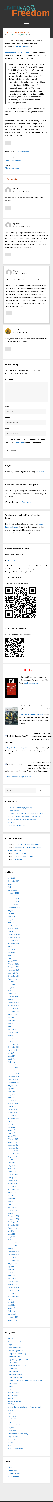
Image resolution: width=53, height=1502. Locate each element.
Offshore (11, 1410)
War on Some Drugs (15, 1448)
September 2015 (14, 1118)
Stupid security (13, 1437)
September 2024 (14, 881)
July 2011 (11, 1267)
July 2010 (11, 1302)
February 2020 (13, 964)
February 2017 (13, 1068)
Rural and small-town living (18, 1434)
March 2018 (12, 1029)
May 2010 (11, 1308)
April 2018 (11, 1026)
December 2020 (14, 934)
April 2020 (12, 958)
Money (10, 1398)
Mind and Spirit (13, 1392)
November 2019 (13, 970)
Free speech (12, 1363)
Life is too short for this (17, 825)
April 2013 (11, 1204)
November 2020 (14, 937)
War (9, 1446)
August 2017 (12, 1050)
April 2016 (11, 1097)
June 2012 (11, 1234)
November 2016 (13, 1077)
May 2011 (11, 1272)
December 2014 (13, 1145)
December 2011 (13, 1252)
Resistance (12, 1431)
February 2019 (13, 997)
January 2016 (12, 1106)
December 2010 (13, 1287)
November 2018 (13, 1006)
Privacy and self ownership (18, 1425)
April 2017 (11, 1062)
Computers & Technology (17, 1354)
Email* (7, 418)
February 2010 (13, 1317)
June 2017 (11, 1056)
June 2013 (11, 1198)
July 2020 (11, 949)
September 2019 (14, 976)
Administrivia (12, 1339)
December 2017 (13, 1038)
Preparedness (13, 1422)
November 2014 (13, 1148)
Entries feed (12, 1470)
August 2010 (12, 1299)
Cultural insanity (14, 1357)
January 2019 (12, 1000)
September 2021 (14, 908)
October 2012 (13, 1222)
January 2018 (12, 1035)
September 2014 (14, 1154)
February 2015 (13, 1139)
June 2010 (11, 1305)
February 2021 (13, 928)
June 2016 (11, 1092)
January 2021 (12, 931)
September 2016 (14, 1083)
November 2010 (13, 1290)
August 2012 (12, 1228)
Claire (33, 35)
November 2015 (13, 1112)
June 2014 (11, 1163)
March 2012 (12, 1243)
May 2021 (11, 920)
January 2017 (12, 1071)
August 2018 (12, 1014)
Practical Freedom (15, 1419)
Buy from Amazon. (31, 683)
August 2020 (13, 946)
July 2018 (11, 1017)
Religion (11, 1428)
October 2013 (13, 1186)
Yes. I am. (11, 822)
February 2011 (13, 1281)
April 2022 (12, 887)
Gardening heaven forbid (17, 1365)
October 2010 (13, 1293)
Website (8, 428)
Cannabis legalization (15, 1351)
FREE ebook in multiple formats (19, 777)
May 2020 (11, 955)
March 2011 (12, 1278)
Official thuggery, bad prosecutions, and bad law (26, 1407)
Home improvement (15, 1377)
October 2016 (13, 1080)
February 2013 (13, 1210)
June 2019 (11, 985)
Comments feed (14, 1473)
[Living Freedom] (26, 16)
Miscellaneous (13, 1395)
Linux (10, 1389)
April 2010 (11, 1311)
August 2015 (12, 1121)
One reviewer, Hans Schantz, (18, 52)
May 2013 (11, 1201)
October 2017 (13, 1044)
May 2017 (11, 1059)
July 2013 (11, 1195)
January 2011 (12, 1284)
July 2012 (11, 1231)
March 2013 (12, 1207)
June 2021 (11, 917)
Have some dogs (21, 853)
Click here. (40, 472)
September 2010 (14, 1296)
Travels (10, 1443)
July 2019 (11, 982)
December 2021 (13, 899)
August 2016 (12, 1086)
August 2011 (12, 1264)
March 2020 (12, 961)
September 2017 (13, 1047)
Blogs (10, 1345)
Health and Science (15, 1374)
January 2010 (12, 1320)
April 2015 (11, 1133)
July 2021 (11, 914)
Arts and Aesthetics (15, 1342)
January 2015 (12, 1142)
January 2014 (12, 1178)
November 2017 (13, 1041)
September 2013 (14, 1189)
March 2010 (12, 1314)
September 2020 (14, 943)
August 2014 (12, 1157)
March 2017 (12, 1065)
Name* (7, 407)
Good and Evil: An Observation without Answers (25, 814)
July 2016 (11, 1089)
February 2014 (13, 1175)
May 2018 (11, 1023)
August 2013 (12, 1192)
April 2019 (11, 991)
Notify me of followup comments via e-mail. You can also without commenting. (25, 440)
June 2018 (11, 1020)
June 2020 (11, 952)
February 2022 (13, 893)
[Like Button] (8, 143)
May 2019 (11, 988)
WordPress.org (13, 1476)
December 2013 (13, 1181)
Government (12, 1368)
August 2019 (12, 979)
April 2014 (11, 1169)
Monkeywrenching (14, 1401)
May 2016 (11, 1095)
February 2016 (13, 1103)
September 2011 (13, 1261)
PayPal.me (11, 560)
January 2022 (13, 896)
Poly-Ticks (12, 1416)
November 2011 (13, 1255)
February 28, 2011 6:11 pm (20, 35)
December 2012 (13, 1216)
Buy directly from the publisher (32, 714)
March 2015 (12, 1136)
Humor (10, 1386)
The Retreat (12, 1440)
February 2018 (13, 1032)
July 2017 (11, 1053)
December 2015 (13, 1109)
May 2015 (11, 1130)
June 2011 (11, 1269)
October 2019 (13, 973)
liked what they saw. (21, 46)
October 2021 (13, 905)
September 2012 (14, 1225)
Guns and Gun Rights (15, 1371)
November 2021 (13, 902)
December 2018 (13, 1003)
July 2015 (11, 1124)
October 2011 (12, 1258)
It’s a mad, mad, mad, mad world (27, 844)
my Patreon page (25, 502)
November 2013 (13, 1183)
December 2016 (13, 1074)
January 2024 (13, 884)
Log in (10, 1467)
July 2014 (11, 1160)
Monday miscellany (13, 161)
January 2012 (12, 1249)
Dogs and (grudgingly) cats (18, 1360)
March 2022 (12, 890)
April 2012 (11, 1240)
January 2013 (12, 1213)
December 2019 (13, 967)
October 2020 (13, 940)
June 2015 (11, 1127)
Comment (9, 379)
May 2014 (11, 1166)
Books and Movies (21, 152)
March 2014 (12, 1172)
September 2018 (14, 1011)
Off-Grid (11, 1404)
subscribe (20, 442)
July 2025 (11, 878)
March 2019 (12, 994)
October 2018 (13, 1009)
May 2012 (11, 1237)
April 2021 (11, 923)
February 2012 (13, 1246)
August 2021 (12, 911)
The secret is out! (12, 168)
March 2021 (12, 926)
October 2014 (13, 1151)
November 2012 (13, 1219)
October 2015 (13, 1115)
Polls (9, 1413)
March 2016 (12, 1100)
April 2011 (11, 1275)
